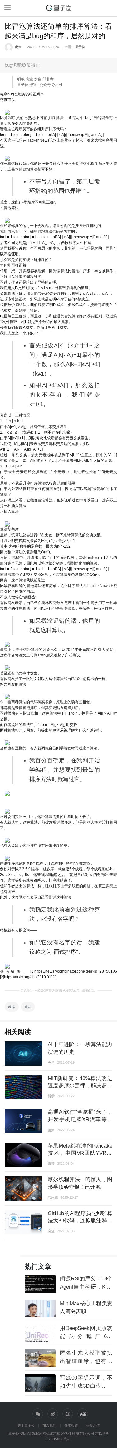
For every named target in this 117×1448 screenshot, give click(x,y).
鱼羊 (51, 1062)
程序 (11, 1007)
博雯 (51, 1096)
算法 (27, 1007)
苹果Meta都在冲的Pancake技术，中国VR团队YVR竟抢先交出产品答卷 (80, 1153)
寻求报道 (71, 1425)
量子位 (80, 47)
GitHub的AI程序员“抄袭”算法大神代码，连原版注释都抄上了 (80, 1220)
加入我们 (49, 1425)
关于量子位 (26, 1425)
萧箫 (51, 1130)
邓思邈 (53, 1197)
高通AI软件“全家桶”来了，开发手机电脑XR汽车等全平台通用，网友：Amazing (80, 1119)
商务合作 (93, 1425)
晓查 (18, 47)
